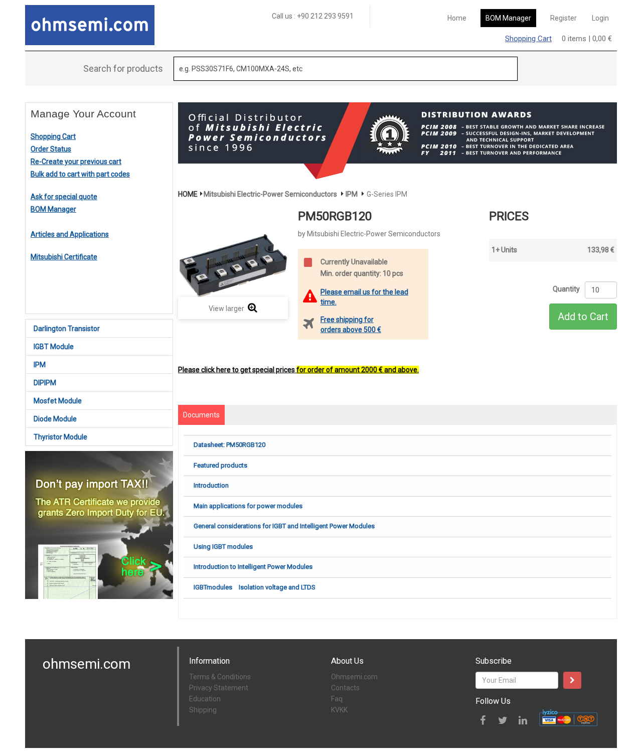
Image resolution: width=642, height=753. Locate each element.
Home (456, 18)
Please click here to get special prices (298, 370)
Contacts (345, 688)
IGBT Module (54, 347)
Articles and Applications (70, 234)
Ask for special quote (64, 197)
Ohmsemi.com (354, 677)
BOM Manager (508, 18)
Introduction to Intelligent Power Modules (253, 566)
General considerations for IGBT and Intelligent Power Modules (284, 526)
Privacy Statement (218, 688)
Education (205, 699)
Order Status (51, 149)
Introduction (211, 485)
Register (563, 18)
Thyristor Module (60, 437)
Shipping (203, 710)
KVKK (339, 710)
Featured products (220, 465)
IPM (40, 365)
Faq (337, 699)
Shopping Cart (528, 38)
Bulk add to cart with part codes (80, 174)
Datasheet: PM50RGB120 (229, 444)
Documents (201, 415)
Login (600, 18)
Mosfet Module (58, 401)
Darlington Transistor (67, 329)
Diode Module (55, 419)
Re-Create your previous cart (76, 162)
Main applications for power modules (248, 506)
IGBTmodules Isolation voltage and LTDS (254, 587)
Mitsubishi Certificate (64, 257)
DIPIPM (45, 383)
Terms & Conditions (220, 677)
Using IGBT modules (223, 546)
